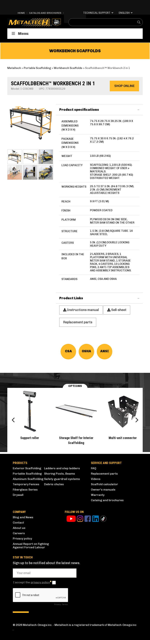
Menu (23, 33)
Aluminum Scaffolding (28, 479)
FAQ (93, 468)
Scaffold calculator (104, 484)
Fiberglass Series (25, 489)
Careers (19, 533)
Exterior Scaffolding (27, 468)
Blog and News (23, 517)
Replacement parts (104, 473)
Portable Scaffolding (27, 473)
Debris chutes (54, 484)
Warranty (97, 495)
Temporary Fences (26, 484)
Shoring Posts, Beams (59, 473)
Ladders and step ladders (62, 468)
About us (19, 528)
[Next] (136, 420)
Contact (18, 522)
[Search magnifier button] (138, 22)
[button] (124, 86)
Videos (95, 479)
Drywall (18, 495)
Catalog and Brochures (45, 12)
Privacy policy (22, 538)
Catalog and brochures (107, 500)
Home (21, 12)
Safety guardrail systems (62, 479)
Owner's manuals (103, 489)
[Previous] (13, 420)
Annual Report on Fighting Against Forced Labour (31, 545)
